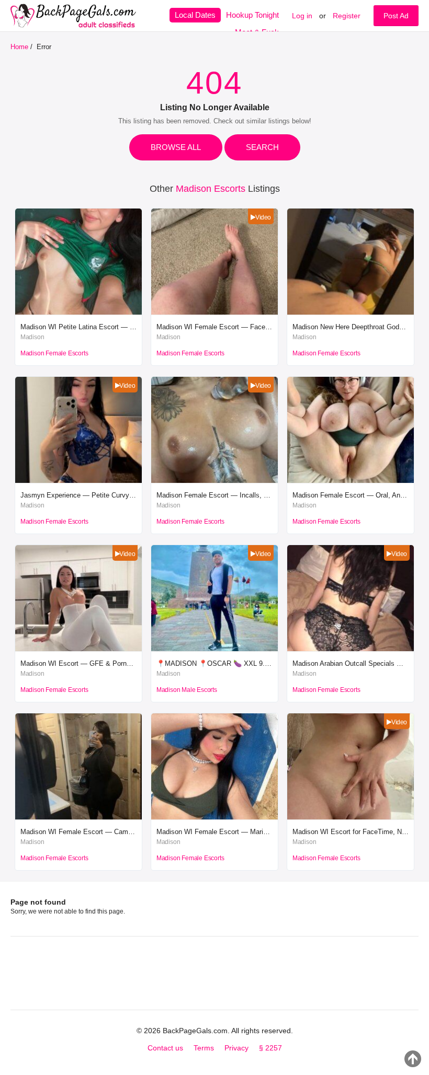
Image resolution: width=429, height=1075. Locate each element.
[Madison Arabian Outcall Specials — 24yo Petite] (350, 649)
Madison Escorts (210, 188)
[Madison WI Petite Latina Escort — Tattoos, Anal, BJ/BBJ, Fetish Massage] (78, 312)
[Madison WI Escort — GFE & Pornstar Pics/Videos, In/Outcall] (78, 649)
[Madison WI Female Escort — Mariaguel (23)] (214, 817)
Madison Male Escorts (186, 689)
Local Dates (195, 14)
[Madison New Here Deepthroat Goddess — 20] (350, 312)
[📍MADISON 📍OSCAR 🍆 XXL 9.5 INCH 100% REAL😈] (214, 649)
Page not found (38, 902)
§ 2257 (270, 1048)
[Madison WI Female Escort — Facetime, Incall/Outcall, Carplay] (214, 312)
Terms (204, 1048)
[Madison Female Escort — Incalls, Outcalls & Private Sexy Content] (214, 480)
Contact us (165, 1048)
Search (262, 147)
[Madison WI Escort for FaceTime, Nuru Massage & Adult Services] (350, 817)
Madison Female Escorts (54, 353)
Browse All (176, 147)
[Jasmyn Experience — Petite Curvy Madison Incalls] (78, 480)
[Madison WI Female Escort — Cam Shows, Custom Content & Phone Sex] (78, 817)
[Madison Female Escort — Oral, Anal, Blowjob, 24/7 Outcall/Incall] (350, 480)
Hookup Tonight (252, 14)
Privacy (236, 1048)
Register (346, 15)
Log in (302, 15)
